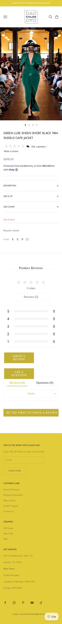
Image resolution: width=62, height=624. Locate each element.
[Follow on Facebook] (5, 602)
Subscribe (14, 470)
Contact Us (8, 511)
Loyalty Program (10, 505)
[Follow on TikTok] (41, 602)
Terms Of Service (11, 489)
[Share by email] (27, 239)
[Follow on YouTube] (32, 602)
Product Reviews (31, 268)
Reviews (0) (31, 297)
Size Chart (8, 533)
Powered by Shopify (40, 614)
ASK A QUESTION (19, 374)
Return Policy (9, 500)
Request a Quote (11, 230)
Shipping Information (13, 495)
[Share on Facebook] (12, 239)
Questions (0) (44, 382)
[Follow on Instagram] (14, 602)
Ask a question (38, 146)
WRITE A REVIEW (19, 358)
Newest (31, 393)
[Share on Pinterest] (22, 239)
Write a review (11, 151)
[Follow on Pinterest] (23, 602)
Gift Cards (8, 528)
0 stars (31, 288)
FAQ (5, 538)
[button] (14, 146)
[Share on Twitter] (17, 239)
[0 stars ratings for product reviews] (31, 281)
